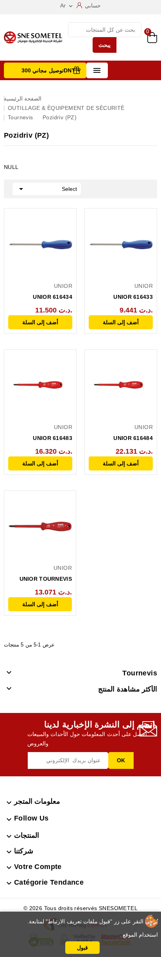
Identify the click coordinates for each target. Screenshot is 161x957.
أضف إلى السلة (40, 322)
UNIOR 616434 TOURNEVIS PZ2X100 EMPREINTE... (43, 297)
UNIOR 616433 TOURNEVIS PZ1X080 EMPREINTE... (124, 297)
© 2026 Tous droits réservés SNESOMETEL (80, 908)
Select (46, 189)
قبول (82, 947)
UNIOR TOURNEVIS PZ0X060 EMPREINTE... (40, 579)
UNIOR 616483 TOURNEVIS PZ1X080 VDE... (43, 438)
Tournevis (139, 673)
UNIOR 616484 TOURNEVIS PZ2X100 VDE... (124, 438)
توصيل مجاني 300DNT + (50, 70)
